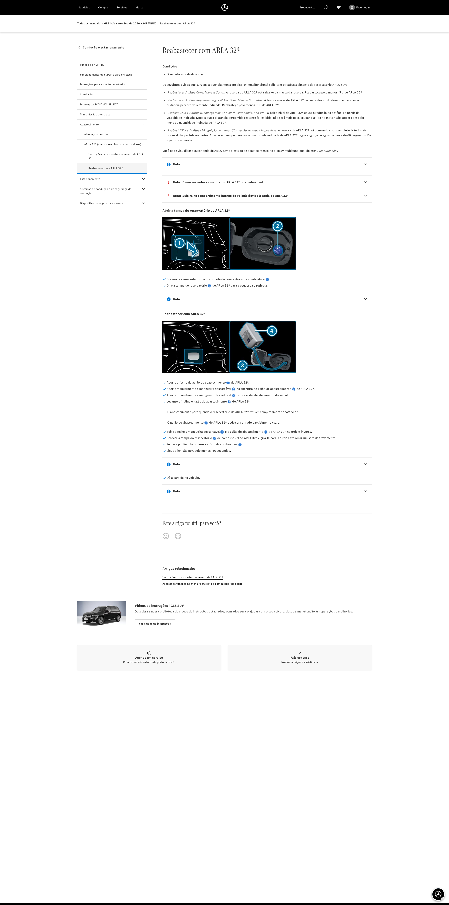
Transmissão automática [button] (95, 114)
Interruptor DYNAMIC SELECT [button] (99, 104)
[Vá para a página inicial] (224, 7)
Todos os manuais (88, 23)
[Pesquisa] (326, 7)
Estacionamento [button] (90, 179)
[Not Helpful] (178, 536)
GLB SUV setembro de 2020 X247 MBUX (130, 23)
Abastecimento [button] (89, 124)
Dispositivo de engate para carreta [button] (101, 203)
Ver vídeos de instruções (155, 623)
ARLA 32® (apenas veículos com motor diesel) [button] (112, 144)
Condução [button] (86, 94)
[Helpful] (165, 536)
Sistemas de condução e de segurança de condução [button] (105, 191)
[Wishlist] (338, 7)
